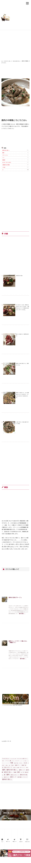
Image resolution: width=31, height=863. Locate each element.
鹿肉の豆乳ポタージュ (15, 597)
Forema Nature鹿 (13, 758)
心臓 (9, 765)
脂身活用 (26, 772)
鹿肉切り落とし (7, 779)
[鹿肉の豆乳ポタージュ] (4, 599)
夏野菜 (7, 765)
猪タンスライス (22, 767)
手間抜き (12, 765)
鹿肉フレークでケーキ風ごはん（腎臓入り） (18, 641)
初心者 (25, 763)
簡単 (18, 772)
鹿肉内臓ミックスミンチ (22, 777)
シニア (21, 760)
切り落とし (21, 763)
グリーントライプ (15, 760)
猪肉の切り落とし (12, 770)
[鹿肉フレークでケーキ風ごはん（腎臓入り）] (4, 643)
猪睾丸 (27, 767)
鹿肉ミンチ (13, 777)
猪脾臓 (15, 772)
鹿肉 (7, 775)
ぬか (3, 760)
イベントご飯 (8, 760)
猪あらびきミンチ (8, 767)
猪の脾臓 (18, 767)
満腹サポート (17, 765)
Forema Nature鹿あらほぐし (22, 758)
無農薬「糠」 (24, 765)
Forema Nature (5, 758)
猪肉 (3, 770)
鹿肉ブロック (6, 777)
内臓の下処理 (16, 763)
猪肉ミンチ (22, 770)
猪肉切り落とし (8, 772)
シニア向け (24, 760)
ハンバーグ (7, 763)
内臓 (11, 763)
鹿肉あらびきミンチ (15, 774)
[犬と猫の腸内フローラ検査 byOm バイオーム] (15, 853)
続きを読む (21, 613)
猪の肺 (14, 767)
